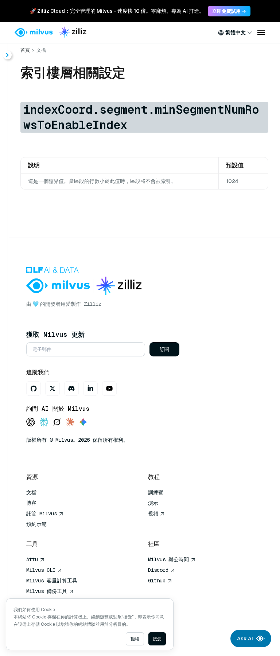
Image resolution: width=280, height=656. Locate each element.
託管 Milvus (41, 513)
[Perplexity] (43, 422)
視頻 (153, 513)
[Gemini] (83, 422)
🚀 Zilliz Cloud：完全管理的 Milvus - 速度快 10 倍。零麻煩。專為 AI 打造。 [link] (117, 11)
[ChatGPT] (30, 422)
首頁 (25, 50)
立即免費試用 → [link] (229, 11)
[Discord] (71, 388)
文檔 (41, 50)
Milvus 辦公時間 (168, 559)
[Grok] (56, 422)
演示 (153, 503)
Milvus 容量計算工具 (51, 580)
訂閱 (164, 349)
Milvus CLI (40, 570)
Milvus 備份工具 (46, 591)
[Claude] (70, 422)
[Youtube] (109, 388)
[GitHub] (33, 388)
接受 (157, 639)
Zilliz (92, 304)
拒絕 (135, 639)
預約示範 (36, 524)
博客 (31, 503)
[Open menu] (261, 32)
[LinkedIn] (90, 388)
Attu (32, 559)
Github (157, 580)
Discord (158, 570)
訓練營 (155, 492)
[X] (52, 388)
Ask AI (245, 638)
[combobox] (235, 32)
